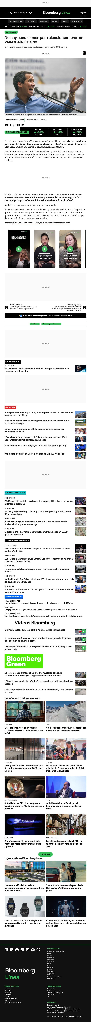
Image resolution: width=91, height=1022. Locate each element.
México (49, 955)
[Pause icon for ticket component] (6, 26)
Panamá (49, 969)
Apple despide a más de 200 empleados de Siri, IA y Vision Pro (34, 453)
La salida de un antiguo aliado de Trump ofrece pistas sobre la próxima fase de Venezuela (43, 616)
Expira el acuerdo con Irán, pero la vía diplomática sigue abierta (35, 630)
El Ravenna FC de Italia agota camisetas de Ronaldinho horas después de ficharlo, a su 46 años (66, 923)
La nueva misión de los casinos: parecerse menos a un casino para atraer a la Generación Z (24, 888)
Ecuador (50, 967)
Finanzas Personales (11, 999)
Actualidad (11, 32)
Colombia (50, 959)
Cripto (7, 997)
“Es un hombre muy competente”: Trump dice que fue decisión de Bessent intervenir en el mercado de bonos (36, 438)
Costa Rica (50, 973)
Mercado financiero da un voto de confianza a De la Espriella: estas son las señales (24, 730)
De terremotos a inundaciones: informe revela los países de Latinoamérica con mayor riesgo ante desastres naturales (33, 674)
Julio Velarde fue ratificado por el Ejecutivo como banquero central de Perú (63, 806)
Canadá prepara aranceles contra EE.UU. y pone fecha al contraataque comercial (23, 308)
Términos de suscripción (55, 993)
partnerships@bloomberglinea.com (58, 1007)
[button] (84, 53)
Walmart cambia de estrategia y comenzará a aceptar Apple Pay (35, 445)
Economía (8, 989)
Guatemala (50, 979)
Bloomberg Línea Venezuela (51, 324)
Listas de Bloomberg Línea (13, 1002)
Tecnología (50, 995)
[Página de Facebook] (6, 949)
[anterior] (6, 307)
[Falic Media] (83, 16)
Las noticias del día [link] (16, 21)
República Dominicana (54, 977)
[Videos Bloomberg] (45, 623)
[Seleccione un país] (30, 12)
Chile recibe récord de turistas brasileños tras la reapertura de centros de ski (66, 729)
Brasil (49, 953)
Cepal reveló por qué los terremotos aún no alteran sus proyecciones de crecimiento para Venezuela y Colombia (66, 308)
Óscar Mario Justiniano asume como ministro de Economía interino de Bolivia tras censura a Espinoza (65, 768)
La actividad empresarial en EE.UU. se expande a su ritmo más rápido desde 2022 (64, 844)
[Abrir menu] (7, 12)
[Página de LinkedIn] (27, 949)
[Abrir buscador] (11, 12)
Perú (48, 965)
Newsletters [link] (31, 21)
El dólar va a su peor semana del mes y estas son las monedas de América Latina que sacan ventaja (36, 523)
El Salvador (51, 975)
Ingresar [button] (83, 13)
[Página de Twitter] (11, 949)
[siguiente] (84, 307)
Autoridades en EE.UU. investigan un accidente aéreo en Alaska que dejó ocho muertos (24, 806)
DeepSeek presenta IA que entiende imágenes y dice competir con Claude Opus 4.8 (23, 844)
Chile (49, 963)
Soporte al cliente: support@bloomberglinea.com (63, 1011)
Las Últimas (34, 324)
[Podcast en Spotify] (38, 949)
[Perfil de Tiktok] (33, 949)
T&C (48, 997)
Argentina (50, 957)
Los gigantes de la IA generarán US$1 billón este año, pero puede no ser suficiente (41, 609)
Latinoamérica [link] (77, 21)
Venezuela (50, 961)
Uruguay (50, 971)
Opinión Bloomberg (13, 597)
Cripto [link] (65, 21)
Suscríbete (50, 989)
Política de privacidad (54, 991)
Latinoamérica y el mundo (55, 951)
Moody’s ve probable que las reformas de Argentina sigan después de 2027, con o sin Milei (24, 768)
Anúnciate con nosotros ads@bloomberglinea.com (63, 1009)
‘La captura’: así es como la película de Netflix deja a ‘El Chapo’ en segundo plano (64, 888)
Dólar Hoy (8, 993)
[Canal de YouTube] (17, 949)
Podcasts (8, 1000)
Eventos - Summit (53, 1005)
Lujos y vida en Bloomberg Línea (23, 858)
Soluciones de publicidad (55, 1013)
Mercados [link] (43, 21)
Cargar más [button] (45, 854)
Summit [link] (54, 21)
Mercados (8, 991)
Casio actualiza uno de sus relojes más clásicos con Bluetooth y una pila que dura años (23, 923)
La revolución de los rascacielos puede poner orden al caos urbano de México (39, 603)
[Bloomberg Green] (45, 661)
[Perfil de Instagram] (22, 949)
